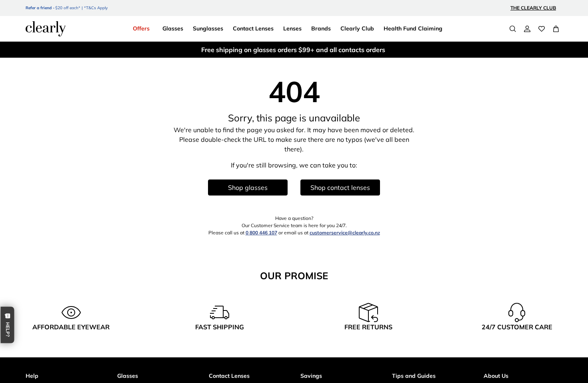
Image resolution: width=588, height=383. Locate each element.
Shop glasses (248, 187)
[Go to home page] (46, 28)
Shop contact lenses (340, 187)
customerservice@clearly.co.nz (345, 233)
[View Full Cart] (556, 28)
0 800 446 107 (261, 233)
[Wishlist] (541, 28)
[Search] (512, 28)
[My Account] (527, 28)
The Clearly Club (533, 8)
